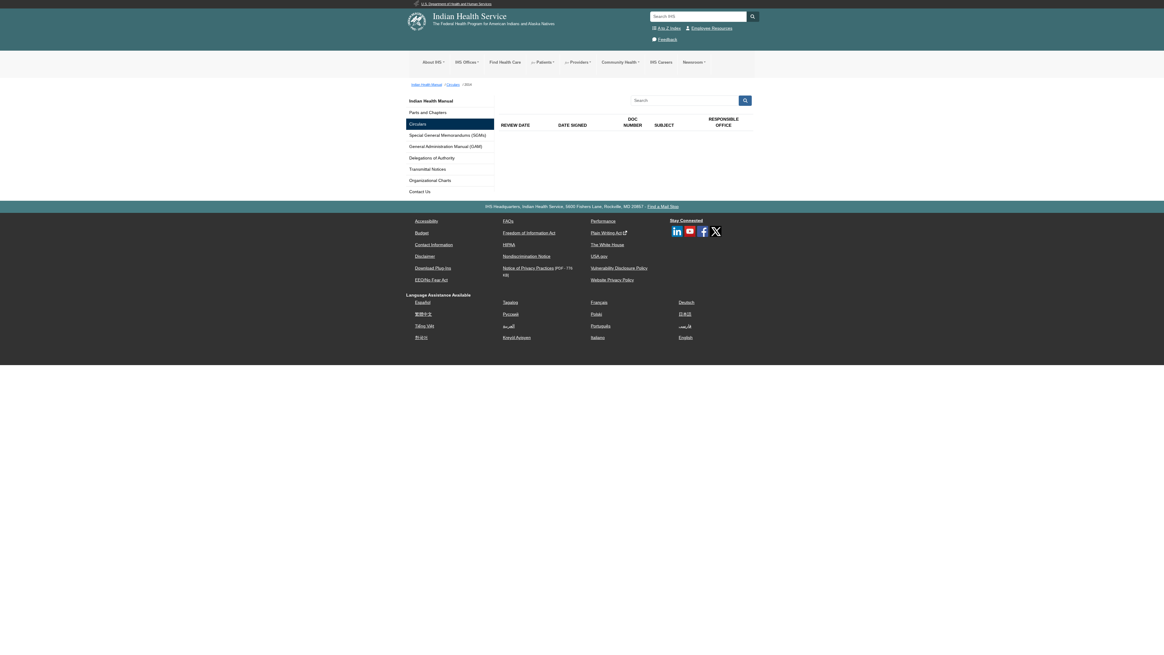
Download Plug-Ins (433, 268)
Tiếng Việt (424, 326)
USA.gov (599, 256)
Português (600, 326)
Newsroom (693, 62)
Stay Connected (686, 220)
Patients (541, 62)
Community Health (619, 62)
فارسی (685, 326)
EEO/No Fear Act (431, 280)
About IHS (432, 62)
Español (422, 302)
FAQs (508, 221)
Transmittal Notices (427, 169)
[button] (753, 16)
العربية (509, 326)
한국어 (421, 337)
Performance (603, 221)
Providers (576, 62)
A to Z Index (669, 28)
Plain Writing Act (606, 233)
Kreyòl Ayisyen (517, 337)
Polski (596, 314)
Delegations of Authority (432, 158)
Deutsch (686, 302)
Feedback (667, 39)
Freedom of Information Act (529, 233)
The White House (607, 245)
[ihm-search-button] (745, 101)
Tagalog (510, 302)
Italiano (598, 337)
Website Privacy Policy (612, 280)
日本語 (685, 314)
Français (599, 302)
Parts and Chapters (428, 112)
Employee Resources (711, 28)
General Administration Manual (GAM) (445, 146)
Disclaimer (425, 256)
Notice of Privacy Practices (528, 268)
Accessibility (426, 221)
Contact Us (419, 192)
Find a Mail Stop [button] (663, 206)
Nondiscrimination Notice (526, 256)
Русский (511, 314)
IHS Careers (661, 62)
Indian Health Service (470, 16)
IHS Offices (465, 62)
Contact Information (434, 245)
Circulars (417, 124)
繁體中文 (423, 314)
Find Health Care (505, 62)
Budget (422, 233)
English (686, 337)
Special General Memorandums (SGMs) (447, 135)
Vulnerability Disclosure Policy (619, 268)
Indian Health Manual (431, 101)
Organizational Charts (430, 180)
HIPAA (509, 245)
